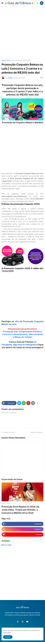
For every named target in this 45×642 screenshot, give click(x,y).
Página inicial (6, 60)
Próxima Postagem (36, 432)
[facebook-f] (18, 622)
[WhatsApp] (24, 403)
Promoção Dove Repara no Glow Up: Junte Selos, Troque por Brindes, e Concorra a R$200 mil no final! (21, 509)
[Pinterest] (28, 403)
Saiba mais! (7, 632)
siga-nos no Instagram (24, 344)
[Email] (33, 403)
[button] (2, 3)
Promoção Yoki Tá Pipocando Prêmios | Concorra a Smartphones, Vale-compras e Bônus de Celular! (22, 334)
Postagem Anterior (9, 432)
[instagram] (22, 622)
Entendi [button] (7, 637)
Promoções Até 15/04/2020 (21, 60)
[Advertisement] (22, 33)
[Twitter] (19, 403)
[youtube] (27, 622)
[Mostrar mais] (38, 403)
